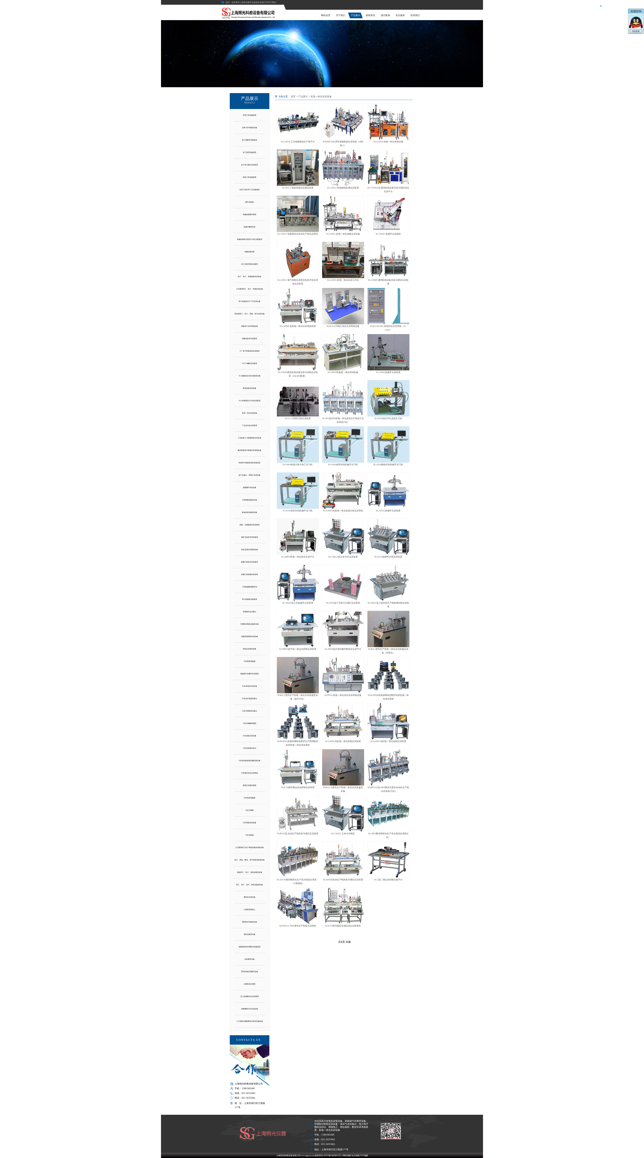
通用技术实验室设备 (249, 922)
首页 (293, 96)
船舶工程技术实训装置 (249, 562)
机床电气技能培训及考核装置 (249, 463)
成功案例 (385, 15)
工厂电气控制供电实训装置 (249, 351)
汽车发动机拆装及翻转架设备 (249, 760)
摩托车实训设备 (249, 897)
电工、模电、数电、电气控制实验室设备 (249, 860)
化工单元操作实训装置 (249, 165)
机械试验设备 (250, 252)
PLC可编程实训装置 (249, 363)
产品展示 (355, 15)
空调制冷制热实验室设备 (249, 624)
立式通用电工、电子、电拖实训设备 (249, 289)
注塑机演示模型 (249, 984)
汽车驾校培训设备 (249, 823)
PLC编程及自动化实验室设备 (249, 376)
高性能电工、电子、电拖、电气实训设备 (249, 314)
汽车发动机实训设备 (249, 686)
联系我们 (415, 15)
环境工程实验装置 (249, 115)
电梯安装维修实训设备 (249, 636)
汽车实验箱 (249, 835)
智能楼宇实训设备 (249, 487)
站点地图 (356, 1155)
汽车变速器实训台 (249, 748)
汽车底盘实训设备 (249, 736)
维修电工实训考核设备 (249, 326)
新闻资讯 (370, 15)
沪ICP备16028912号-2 (333, 1155)
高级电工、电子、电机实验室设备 (249, 872)
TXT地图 (364, 1155)
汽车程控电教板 (249, 798)
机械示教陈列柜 (249, 227)
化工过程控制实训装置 (249, 264)
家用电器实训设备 (249, 388)
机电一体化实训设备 (249, 413)
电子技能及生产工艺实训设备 (249, 301)
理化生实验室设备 (249, 649)
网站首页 (325, 15)
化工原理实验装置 (249, 152)
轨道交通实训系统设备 (249, 549)
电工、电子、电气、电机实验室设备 (249, 885)
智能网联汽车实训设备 (249, 1009)
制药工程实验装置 (249, 177)
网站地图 (347, 1155)
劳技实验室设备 (249, 934)
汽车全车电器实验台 (249, 698)
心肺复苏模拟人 (249, 909)
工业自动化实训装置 (249, 425)
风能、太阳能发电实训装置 (249, 525)
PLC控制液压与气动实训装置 (249, 401)
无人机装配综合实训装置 (249, 996)
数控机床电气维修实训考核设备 (249, 450)
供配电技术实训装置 (249, 338)
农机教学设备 (250, 959)
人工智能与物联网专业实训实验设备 (249, 1021)
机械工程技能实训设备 (249, 574)
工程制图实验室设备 (249, 500)
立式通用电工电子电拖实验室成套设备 (249, 847)
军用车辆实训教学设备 (249, 971)
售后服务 (400, 15)
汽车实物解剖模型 (249, 723)
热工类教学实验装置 (249, 140)
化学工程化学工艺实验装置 (249, 190)
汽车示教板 (249, 810)
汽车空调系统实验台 (249, 711)
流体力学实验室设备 (249, 127)
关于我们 (340, 15)
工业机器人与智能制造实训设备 (249, 438)
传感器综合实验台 (249, 612)
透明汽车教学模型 (249, 785)
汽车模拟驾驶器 (249, 661)
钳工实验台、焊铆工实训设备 (249, 475)
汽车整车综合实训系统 (249, 773)
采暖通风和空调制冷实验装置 (249, 947)
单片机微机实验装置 (249, 599)
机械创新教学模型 (249, 214)
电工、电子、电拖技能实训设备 (249, 276)
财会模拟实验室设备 (249, 512)
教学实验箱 (249, 202)
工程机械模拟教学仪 (249, 587)
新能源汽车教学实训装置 (249, 674)
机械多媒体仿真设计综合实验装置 (249, 239)
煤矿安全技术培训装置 (249, 537)
